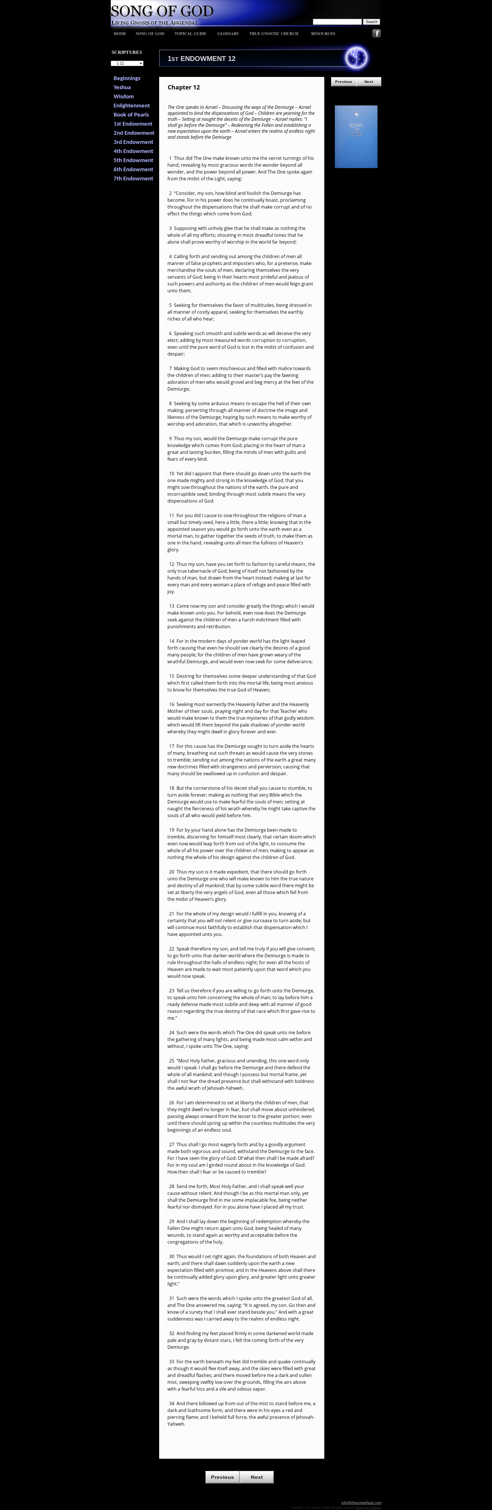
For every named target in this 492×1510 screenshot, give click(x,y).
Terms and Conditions (368, 1507)
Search (372, 22)
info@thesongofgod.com (361, 1503)
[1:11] (343, 84)
